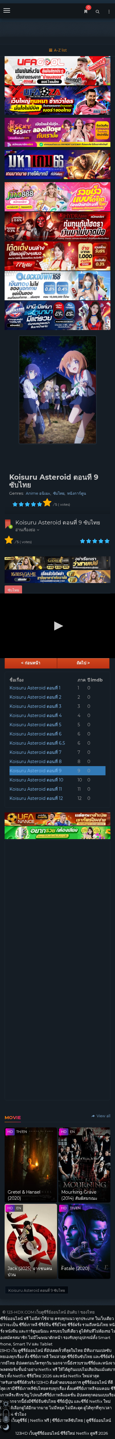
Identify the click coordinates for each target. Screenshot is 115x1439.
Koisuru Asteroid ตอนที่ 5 (35, 724)
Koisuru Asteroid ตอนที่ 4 (36, 715)
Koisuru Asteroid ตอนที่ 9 (36, 770)
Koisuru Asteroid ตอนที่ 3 (35, 706)
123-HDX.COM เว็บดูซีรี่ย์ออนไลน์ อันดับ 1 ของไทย (51, 1312)
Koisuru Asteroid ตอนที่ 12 (36, 798)
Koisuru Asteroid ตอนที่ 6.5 (37, 743)
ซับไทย (58, 493)
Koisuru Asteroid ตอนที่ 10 (36, 780)
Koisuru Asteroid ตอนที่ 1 (35, 688)
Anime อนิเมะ (38, 493)
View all (103, 1116)
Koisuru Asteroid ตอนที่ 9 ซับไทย (57, 522)
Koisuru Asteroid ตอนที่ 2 (35, 697)
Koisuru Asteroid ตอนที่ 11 (36, 789)
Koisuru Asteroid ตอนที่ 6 (36, 734)
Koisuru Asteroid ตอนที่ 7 (35, 752)
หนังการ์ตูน (76, 493)
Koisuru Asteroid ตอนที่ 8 (36, 761)
